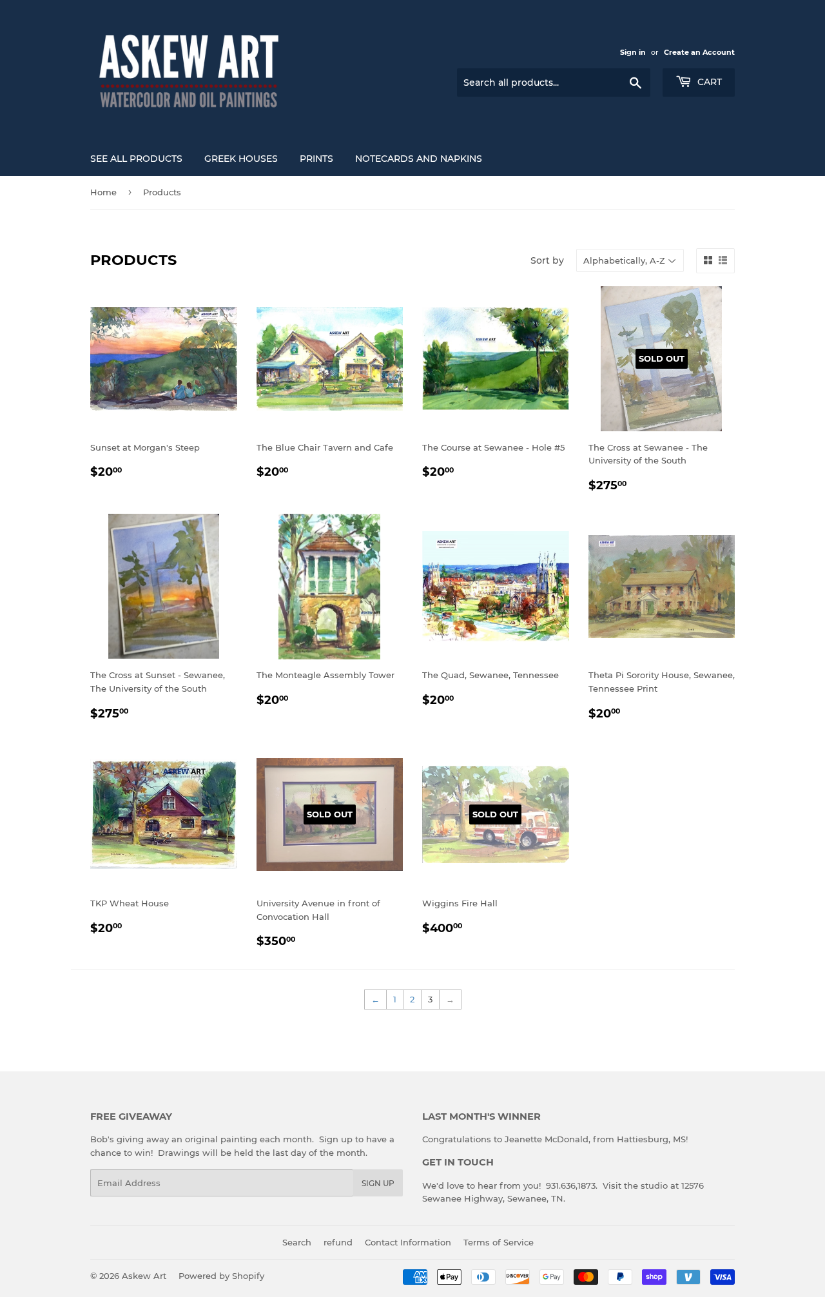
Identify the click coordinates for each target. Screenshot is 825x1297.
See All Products (136, 158)
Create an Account (699, 52)
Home (103, 192)
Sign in (633, 52)
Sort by (547, 260)
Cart (708, 82)
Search (296, 1242)
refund (338, 1242)
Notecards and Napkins (418, 158)
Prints (316, 158)
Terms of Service (498, 1242)
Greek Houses (241, 158)
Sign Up (378, 1183)
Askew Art (144, 1276)
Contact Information (408, 1242)
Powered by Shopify (221, 1276)
